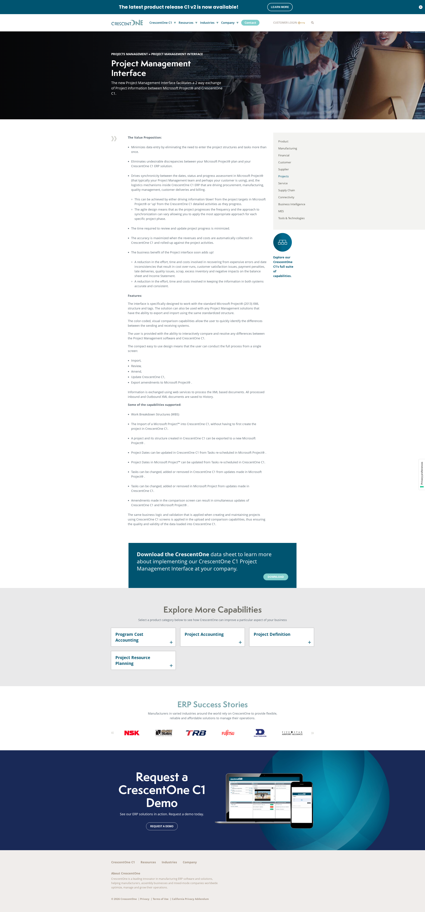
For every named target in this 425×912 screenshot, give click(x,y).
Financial (283, 155)
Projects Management (129, 54)
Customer (284, 162)
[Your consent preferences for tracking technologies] (422, 474)
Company (190, 862)
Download (276, 577)
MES (281, 211)
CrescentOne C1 (123, 862)
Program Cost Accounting (129, 637)
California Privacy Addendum (190, 899)
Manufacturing (287, 148)
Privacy (144, 899)
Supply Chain (286, 190)
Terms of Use (161, 899)
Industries (169, 862)
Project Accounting (204, 634)
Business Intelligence (291, 204)
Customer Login (285, 22)
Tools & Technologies (291, 218)
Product (283, 141)
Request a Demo (161, 826)
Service (283, 183)
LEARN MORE (280, 7)
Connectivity (286, 197)
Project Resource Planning (132, 660)
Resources (148, 862)
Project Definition (272, 634)
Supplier (283, 169)
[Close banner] (421, 7)
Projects (283, 176)
